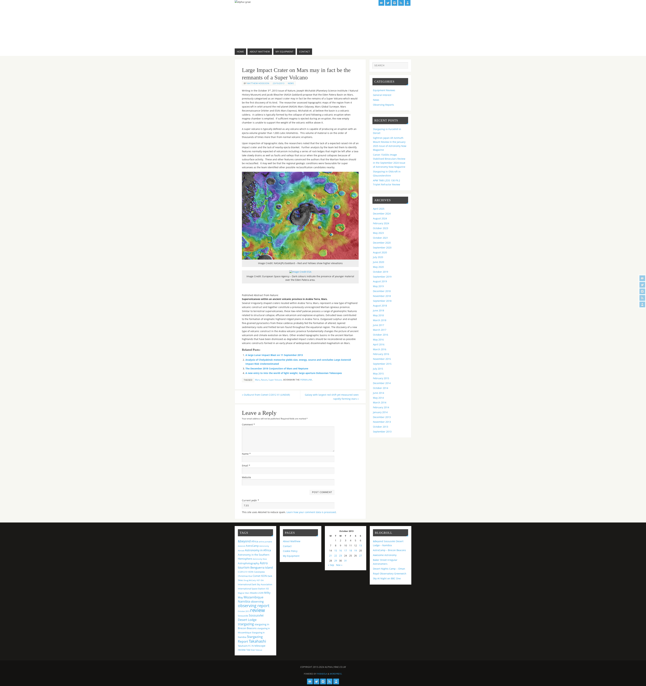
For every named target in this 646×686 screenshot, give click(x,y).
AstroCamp (252, 545)
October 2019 (380, 271)
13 (360, 545)
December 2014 (382, 383)
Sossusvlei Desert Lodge (251, 617)
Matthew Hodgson (258, 83)
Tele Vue (250, 649)
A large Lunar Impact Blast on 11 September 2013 (274, 355)
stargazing (246, 624)
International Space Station (251, 588)
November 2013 (382, 421)
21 (330, 555)
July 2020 (378, 257)
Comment (248, 424)
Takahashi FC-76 (246, 645)
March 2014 (379, 402)
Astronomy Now (260, 559)
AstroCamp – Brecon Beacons (389, 550)
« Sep (331, 565)
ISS (267, 588)
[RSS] (642, 298)
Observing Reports (383, 104)
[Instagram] (642, 291)
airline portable (265, 541)
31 (345, 560)
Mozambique (253, 597)
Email (246, 465)
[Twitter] (642, 285)
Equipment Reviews (384, 90)
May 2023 (378, 232)
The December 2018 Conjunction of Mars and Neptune (276, 368)
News (291, 83)
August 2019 (380, 281)
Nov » (339, 565)
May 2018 (378, 315)
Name (246, 453)
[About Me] (642, 304)
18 (350, 550)
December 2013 (382, 417)
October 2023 (380, 228)
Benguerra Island (261, 567)
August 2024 (380, 218)
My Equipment (291, 555)
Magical (241, 593)
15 (335, 550)
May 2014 (378, 397)
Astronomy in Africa (258, 550)
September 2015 (382, 363)
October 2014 (380, 388)
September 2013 (382, 431)
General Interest (382, 95)
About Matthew (291, 541)
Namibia (244, 601)
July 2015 (378, 368)
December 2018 (382, 291)
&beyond (244, 541)
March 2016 (379, 349)
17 (345, 550)
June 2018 (378, 310)
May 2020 (378, 266)
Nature (264, 379)
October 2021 (380, 237)
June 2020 (378, 262)
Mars (257, 379)
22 (335, 555)
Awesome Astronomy (385, 555)
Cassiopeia (259, 571)
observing (257, 601)
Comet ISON (260, 575)
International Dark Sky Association (255, 584)
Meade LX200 (256, 592)
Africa (254, 541)
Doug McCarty (250, 580)
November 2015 (382, 358)
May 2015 (378, 373)
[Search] (404, 66)
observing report (253, 605)
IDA (262, 580)
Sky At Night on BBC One (387, 578)
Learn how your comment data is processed (311, 512)
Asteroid (241, 546)
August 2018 (380, 305)
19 (355, 550)
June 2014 (378, 392)
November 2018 (382, 296)
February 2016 (381, 354)
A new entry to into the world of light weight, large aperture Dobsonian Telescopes (293, 373)
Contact (287, 546)
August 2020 (380, 252)
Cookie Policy (290, 551)
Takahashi (257, 641)
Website (246, 477)
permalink (306, 379)
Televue (258, 650)
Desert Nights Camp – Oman (389, 568)
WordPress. (336, 673)
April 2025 (378, 208)
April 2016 (378, 344)
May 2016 (378, 339)
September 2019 (382, 276)
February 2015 (381, 378)
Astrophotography (248, 563)
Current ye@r (250, 500)
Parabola (322, 673)
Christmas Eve (245, 575)
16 (340, 550)
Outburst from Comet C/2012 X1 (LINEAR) (266, 394)
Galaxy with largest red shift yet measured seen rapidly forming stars (332, 396)
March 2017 (379, 329)
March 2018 (379, 320)
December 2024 (382, 213)
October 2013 (380, 426)
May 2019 (378, 286)
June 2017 (378, 325)
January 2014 (380, 412)
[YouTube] (642, 278)
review (257, 610)
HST (258, 580)
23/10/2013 (278, 83)
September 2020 (382, 247)
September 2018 (382, 300)
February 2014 (381, 407)
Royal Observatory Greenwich (389, 573)
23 (340, 555)
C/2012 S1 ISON (245, 571)
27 (360, 555)
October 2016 (380, 334)
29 (335, 560)
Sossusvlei (243, 615)
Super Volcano (275, 379)
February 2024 (381, 223)
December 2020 (382, 242)
